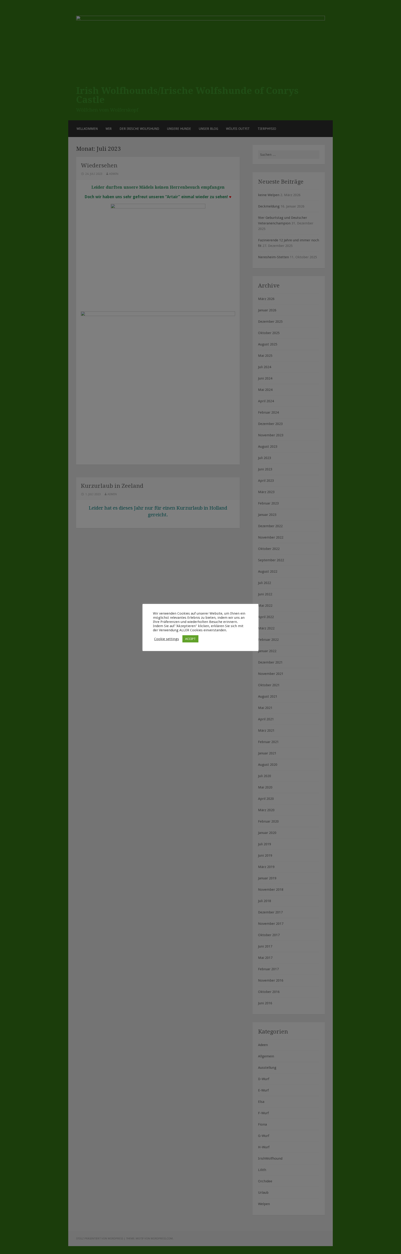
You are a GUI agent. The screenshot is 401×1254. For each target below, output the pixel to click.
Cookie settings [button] (166, 639)
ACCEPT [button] (190, 639)
